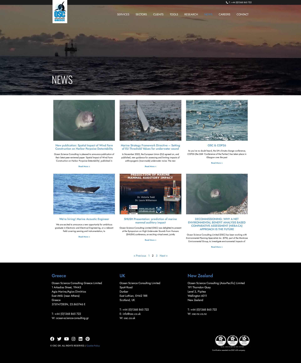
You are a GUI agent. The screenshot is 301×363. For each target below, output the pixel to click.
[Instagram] (73, 339)
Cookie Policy (93, 345)
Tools (174, 14)
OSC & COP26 (217, 145)
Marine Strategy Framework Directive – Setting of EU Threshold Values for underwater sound (150, 147)
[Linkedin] (80, 339)
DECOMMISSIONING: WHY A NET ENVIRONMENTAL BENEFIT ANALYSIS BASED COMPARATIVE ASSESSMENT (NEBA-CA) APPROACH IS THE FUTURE (217, 224)
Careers (224, 14)
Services (123, 14)
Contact (242, 14)
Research (191, 14)
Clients (158, 14)
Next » (163, 256)
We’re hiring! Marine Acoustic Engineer (84, 219)
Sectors (141, 14)
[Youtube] (66, 339)
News (208, 14)
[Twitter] (59, 339)
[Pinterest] (87, 339)
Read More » (84, 166)
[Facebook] (52, 339)
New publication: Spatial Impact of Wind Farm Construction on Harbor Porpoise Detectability (84, 147)
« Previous (140, 256)
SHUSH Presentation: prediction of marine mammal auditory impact (150, 221)
